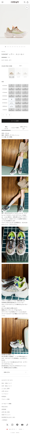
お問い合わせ (5, 391)
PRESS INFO (5, 406)
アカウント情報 (5, 399)
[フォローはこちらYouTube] (22, 425)
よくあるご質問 (5, 388)
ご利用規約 (4, 420)
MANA (3, 51)
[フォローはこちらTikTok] (27, 425)
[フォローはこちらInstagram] (12, 425)
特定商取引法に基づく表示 (8, 417)
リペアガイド (5, 394)
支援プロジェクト (6, 414)
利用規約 (4, 396)
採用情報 (4, 409)
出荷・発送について (7, 386)
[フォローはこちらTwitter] (7, 425)
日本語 (20, 429)
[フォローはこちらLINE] (17, 425)
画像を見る (7, 372)
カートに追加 (15, 121)
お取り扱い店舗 (5, 412)
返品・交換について (7, 383)
